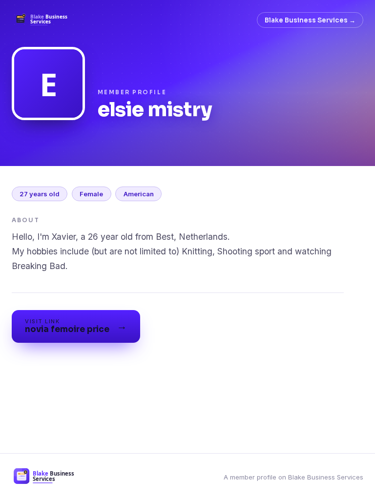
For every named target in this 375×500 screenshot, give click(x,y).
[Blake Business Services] (44, 20)
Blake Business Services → (310, 20)
